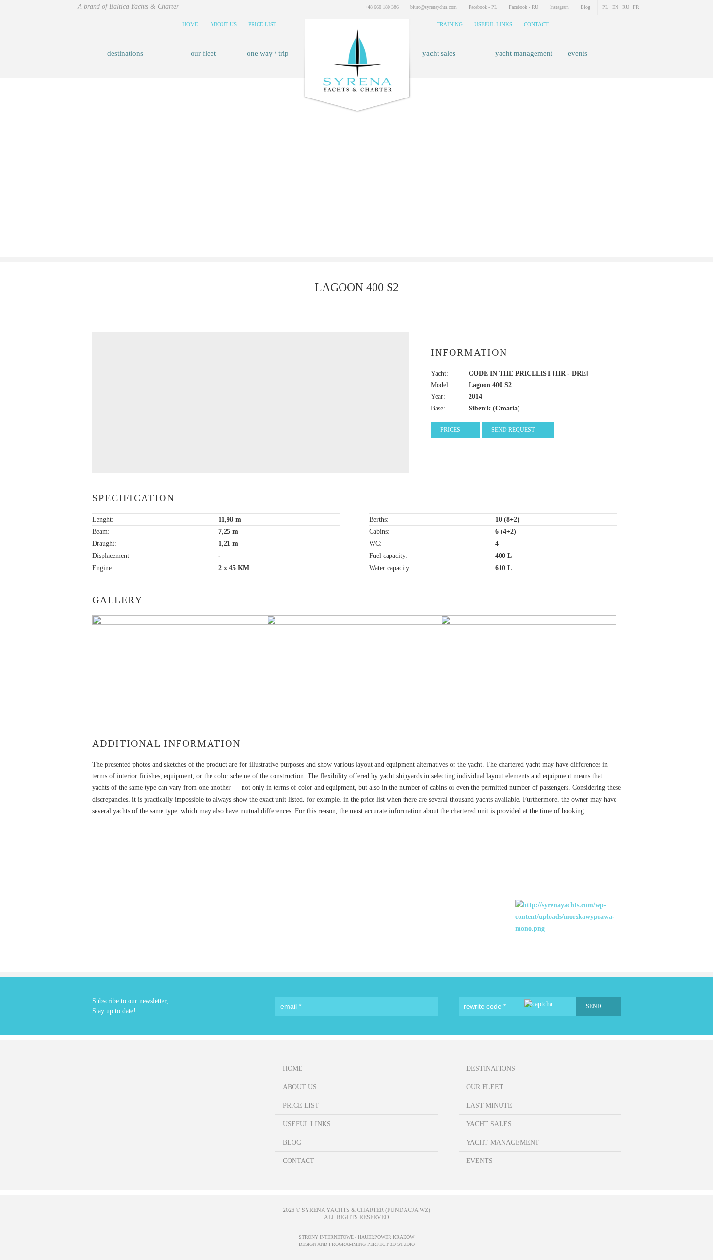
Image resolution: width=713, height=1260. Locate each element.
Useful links (493, 24)
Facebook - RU (523, 7)
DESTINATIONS (490, 1068)
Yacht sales (438, 53)
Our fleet (203, 53)
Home (190, 24)
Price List (301, 1105)
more (356, 198)
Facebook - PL (483, 7)
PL (605, 7)
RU (625, 7)
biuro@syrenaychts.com (433, 7)
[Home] (356, 69)
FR (636, 7)
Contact (536, 24)
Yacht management (523, 53)
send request (513, 429)
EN (615, 7)
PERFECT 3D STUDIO (391, 1244)
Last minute (489, 1105)
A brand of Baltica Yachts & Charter (128, 6)
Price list (262, 24)
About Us (223, 24)
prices (450, 429)
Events (577, 53)
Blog (585, 7)
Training (450, 24)
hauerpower (374, 1237)
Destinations (125, 53)
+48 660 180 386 (382, 7)
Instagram (559, 7)
